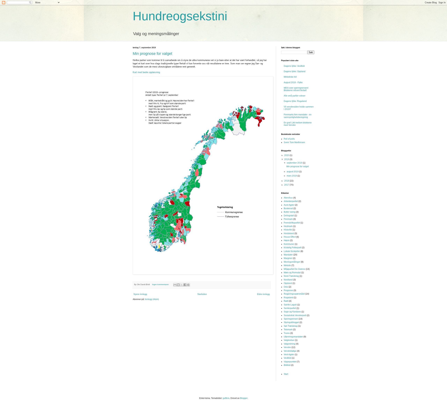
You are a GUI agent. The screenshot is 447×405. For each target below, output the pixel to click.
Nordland (288, 280)
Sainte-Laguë (290, 304)
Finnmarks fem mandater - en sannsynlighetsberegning (298, 115)
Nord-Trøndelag (291, 276)
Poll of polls (289, 139)
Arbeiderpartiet (291, 201)
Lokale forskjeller (292, 251)
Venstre (287, 347)
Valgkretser (289, 340)
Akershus (288, 198)
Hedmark (288, 226)
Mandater (288, 255)
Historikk (288, 230)
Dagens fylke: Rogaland (295, 101)
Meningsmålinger (292, 262)
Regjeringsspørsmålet (294, 294)
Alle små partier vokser (294, 96)
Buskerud (288, 208)
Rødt (286, 301)
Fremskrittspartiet (292, 223)
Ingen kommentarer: (161, 284)
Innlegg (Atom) (152, 299)
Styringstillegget (291, 322)
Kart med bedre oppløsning (146, 72)
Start (286, 374)
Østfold (287, 365)
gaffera (226, 398)
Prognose (288, 290)
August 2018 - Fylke (293, 82)
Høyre (287, 240)
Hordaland (289, 233)
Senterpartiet (290, 308)
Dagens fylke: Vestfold (294, 66)
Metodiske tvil (290, 77)
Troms (287, 333)
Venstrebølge (290, 351)
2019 (287, 159)
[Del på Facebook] (185, 285)
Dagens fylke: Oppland (294, 71)
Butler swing (289, 212)
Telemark (288, 329)
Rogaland (288, 297)
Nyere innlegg (140, 294)
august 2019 (293, 171)
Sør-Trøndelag (291, 326)
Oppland (288, 283)
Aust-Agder (289, 205)
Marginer (288, 258)
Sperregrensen (291, 319)
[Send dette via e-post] (175, 285)
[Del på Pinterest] (188, 285)
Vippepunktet (290, 361)
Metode (287, 265)
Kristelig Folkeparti (292, 247)
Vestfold (287, 358)
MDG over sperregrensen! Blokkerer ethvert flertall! (296, 89)
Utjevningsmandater (293, 336)
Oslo (286, 287)
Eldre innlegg (263, 294)
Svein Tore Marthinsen (294, 142)
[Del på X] (181, 285)
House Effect (290, 237)
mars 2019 (292, 176)
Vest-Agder (289, 354)
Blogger (243, 398)
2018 (287, 181)
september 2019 (295, 163)
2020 (287, 155)
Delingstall (289, 215)
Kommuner (289, 244)
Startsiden (202, 294)
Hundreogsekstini (180, 16)
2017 (287, 185)
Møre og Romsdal (292, 272)
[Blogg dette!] (178, 285)
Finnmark (288, 219)
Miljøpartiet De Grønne (294, 269)
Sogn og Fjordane (292, 311)
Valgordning (289, 344)
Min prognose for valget (152, 53)
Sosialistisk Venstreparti (295, 315)
